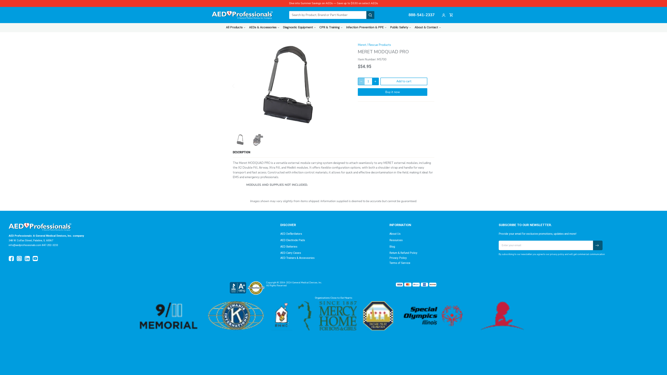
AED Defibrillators (291, 233)
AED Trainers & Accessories (297, 258)
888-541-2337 (422, 15)
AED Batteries (288, 246)
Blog (392, 246)
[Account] (443, 15)
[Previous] (238, 86)
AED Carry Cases (290, 253)
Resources (396, 240)
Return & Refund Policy (403, 253)
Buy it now (392, 92)
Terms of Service (399, 263)
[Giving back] (333, 316)
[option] (291, 85)
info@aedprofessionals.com (25, 245)
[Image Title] (11, 258)
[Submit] (370, 15)
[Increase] (375, 81)
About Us (395, 233)
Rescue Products (379, 45)
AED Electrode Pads (292, 240)
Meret (362, 45)
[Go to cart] (451, 15)
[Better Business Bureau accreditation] (237, 287)
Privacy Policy (398, 258)
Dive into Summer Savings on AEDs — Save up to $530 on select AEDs (333, 3)
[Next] (344, 86)
